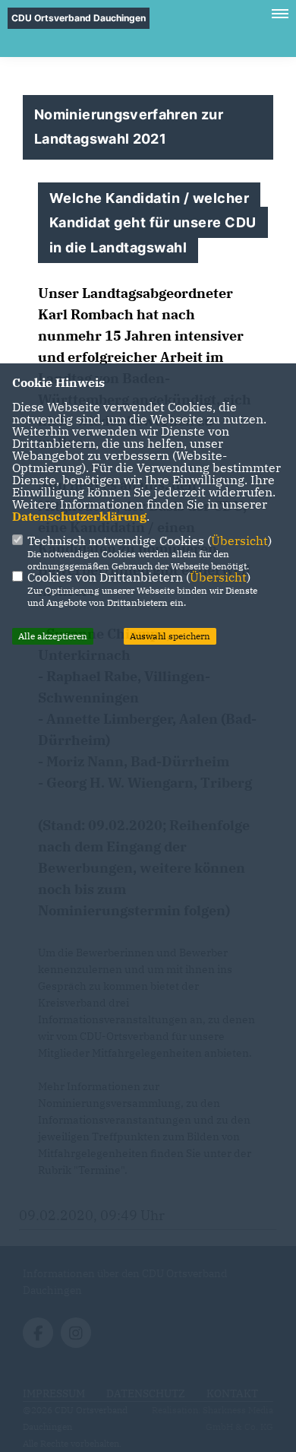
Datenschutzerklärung (79, 516)
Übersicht (239, 540)
